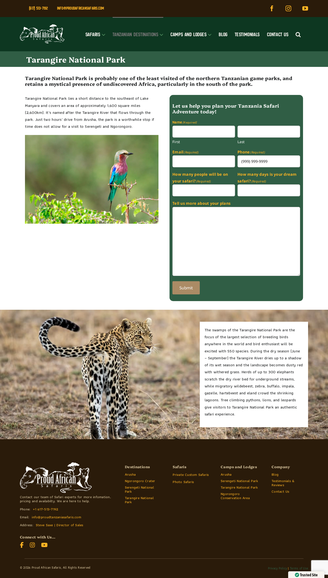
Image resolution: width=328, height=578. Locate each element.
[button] (298, 34)
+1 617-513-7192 (45, 509)
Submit (186, 288)
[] (44, 544)
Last (240, 141)
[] (32, 544)
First (176, 141)
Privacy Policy (277, 568)
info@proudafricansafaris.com (80, 8)
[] (22, 544)
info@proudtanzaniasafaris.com (56, 517)
